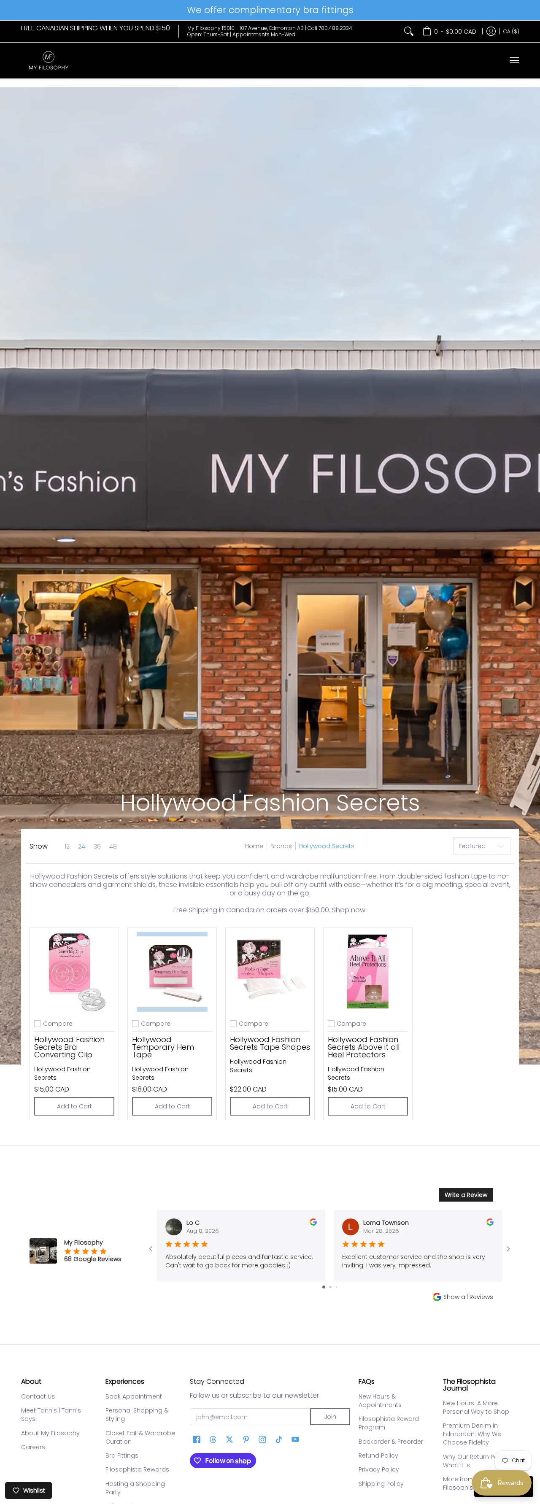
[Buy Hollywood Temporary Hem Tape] (172, 972)
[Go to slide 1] (323, 1287)
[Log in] (491, 31)
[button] (196, 1439)
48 (113, 846)
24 (81, 846)
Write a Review (466, 1195)
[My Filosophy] (48, 60)
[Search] (409, 31)
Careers (33, 1447)
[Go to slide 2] (330, 1287)
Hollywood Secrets (326, 846)
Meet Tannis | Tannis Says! (51, 1414)
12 (67, 846)
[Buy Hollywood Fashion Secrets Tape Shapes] (270, 972)
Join (330, 1416)
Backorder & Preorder (391, 1441)
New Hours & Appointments (380, 1400)
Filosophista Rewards (137, 1469)
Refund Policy (378, 1455)
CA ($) (511, 31)
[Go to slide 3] (336, 1287)
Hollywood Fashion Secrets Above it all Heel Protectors (364, 1047)
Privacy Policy (379, 1469)
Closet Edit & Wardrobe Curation (140, 1437)
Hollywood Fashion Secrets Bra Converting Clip (69, 1047)
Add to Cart (74, 1106)
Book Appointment (133, 1396)
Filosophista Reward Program (389, 1423)
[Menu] (514, 60)
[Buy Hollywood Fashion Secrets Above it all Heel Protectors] (368, 972)
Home (254, 846)
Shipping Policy (381, 1484)
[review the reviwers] (313, 1223)
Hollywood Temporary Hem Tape (163, 1047)
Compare (58, 1023)
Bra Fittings (121, 1455)
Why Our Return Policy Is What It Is (478, 1461)
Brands (281, 846)
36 (97, 846)
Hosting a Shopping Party (135, 1488)
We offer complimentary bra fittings (270, 9)
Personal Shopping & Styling (136, 1414)
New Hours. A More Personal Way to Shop (476, 1407)
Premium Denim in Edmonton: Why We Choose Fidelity (472, 1434)
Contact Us (38, 1396)
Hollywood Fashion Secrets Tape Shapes (270, 1043)
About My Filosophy (50, 1433)
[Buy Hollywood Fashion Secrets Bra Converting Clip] (74, 972)
